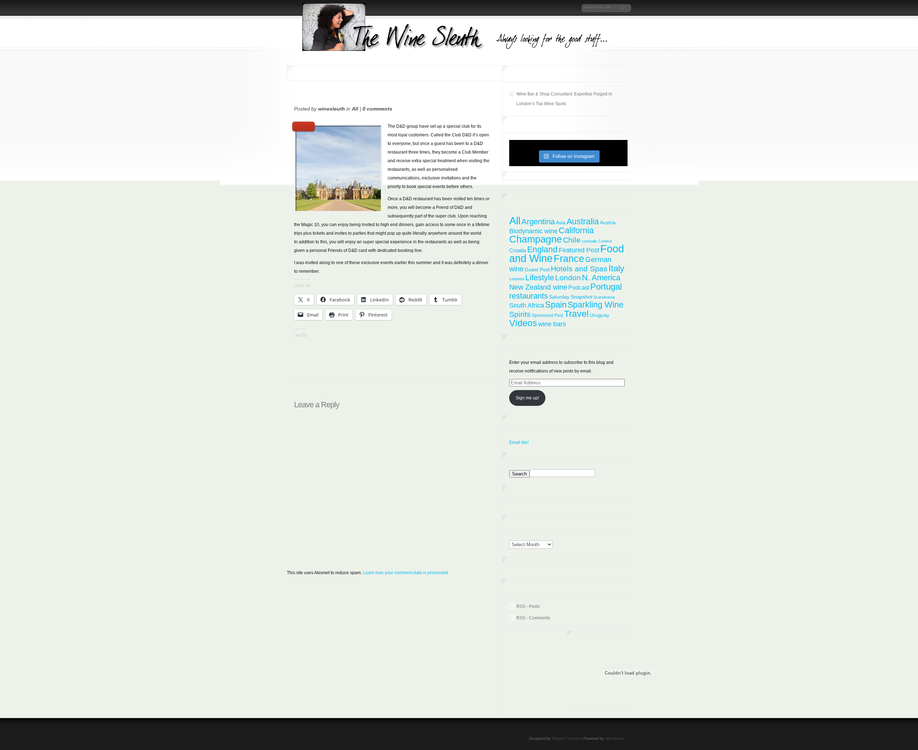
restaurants (528, 295)
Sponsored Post (547, 315)
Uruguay (599, 315)
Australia (583, 221)
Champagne (535, 239)
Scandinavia (604, 297)
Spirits (520, 314)
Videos (523, 323)
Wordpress (615, 738)
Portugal (606, 286)
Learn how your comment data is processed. (406, 572)
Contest (605, 241)
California (576, 230)
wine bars (552, 324)
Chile (572, 240)
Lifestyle (539, 277)
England (542, 249)
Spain (556, 304)
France (569, 258)
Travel (576, 314)
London (568, 277)
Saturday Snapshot (570, 297)
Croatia (517, 250)
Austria (608, 222)
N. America (601, 277)
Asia (561, 222)
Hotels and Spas (579, 268)
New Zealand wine (538, 287)
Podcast (578, 287)
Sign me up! (527, 397)
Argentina (538, 221)
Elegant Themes (566, 738)
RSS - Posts (528, 606)
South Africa (526, 305)
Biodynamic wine (533, 231)
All (355, 109)
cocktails (589, 241)
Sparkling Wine (596, 304)
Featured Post (579, 250)
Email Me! (519, 442)
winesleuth (331, 109)
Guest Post (537, 269)
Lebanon (516, 279)
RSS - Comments (533, 617)
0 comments (377, 109)
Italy (616, 268)
